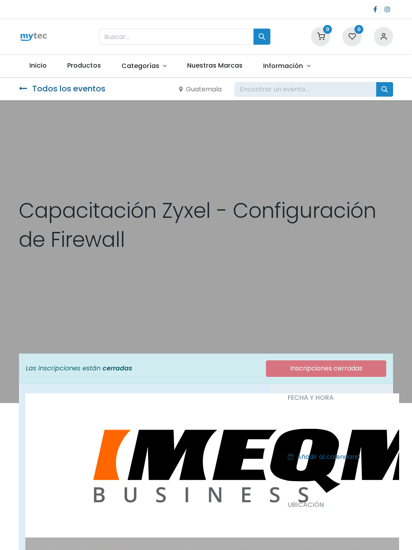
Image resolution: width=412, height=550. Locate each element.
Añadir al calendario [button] (328, 456)
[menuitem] (38, 66)
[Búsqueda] (261, 37)
